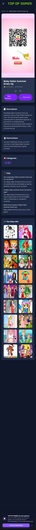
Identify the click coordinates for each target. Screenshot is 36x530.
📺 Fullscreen (25, 97)
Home (3, 11)
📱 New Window (8, 97)
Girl (7, 11)
